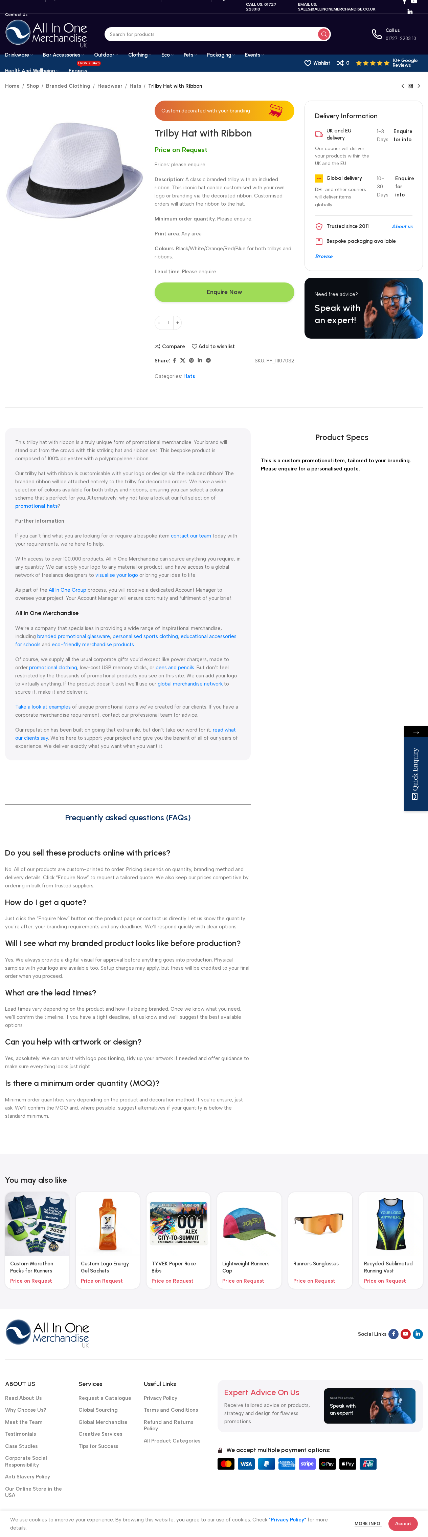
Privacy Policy (160, 1398)
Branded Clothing (68, 86)
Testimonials (20, 1434)
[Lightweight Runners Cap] (249, 1224)
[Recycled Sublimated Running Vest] (391, 1224)
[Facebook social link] (174, 360)
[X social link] (182, 360)
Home (12, 86)
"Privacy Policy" (287, 1520)
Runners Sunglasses (316, 1264)
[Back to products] (411, 86)
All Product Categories (172, 1441)
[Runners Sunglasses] (320, 1224)
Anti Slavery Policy (27, 1477)
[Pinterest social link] (191, 360)
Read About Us (23, 1398)
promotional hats (36, 506)
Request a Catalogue (104, 1398)
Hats (135, 86)
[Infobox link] (389, 63)
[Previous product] (403, 86)
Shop (33, 86)
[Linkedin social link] (409, 12)
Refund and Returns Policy (168, 1425)
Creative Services (100, 1434)
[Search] (324, 34)
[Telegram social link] (208, 360)
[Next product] (419, 86)
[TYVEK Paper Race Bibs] (178, 1224)
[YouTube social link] (406, 1334)
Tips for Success (98, 1446)
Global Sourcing (98, 1410)
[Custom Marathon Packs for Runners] (37, 1224)
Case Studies (21, 1446)
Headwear (109, 86)
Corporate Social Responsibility (26, 1461)
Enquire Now (224, 292)
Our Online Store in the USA (33, 1492)
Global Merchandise (103, 1422)
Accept (403, 1523)
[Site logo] (46, 34)
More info (368, 1523)
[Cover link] (364, 308)
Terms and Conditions (171, 1410)
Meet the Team (24, 1422)
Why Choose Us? (25, 1410)
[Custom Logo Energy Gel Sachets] (108, 1224)
